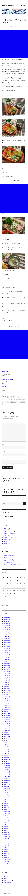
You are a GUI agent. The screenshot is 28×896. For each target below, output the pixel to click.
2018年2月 (7, 830)
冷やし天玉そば (8, 562)
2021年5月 (7, 749)
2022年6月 (7, 722)
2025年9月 (7, 640)
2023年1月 (6, 707)
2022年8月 (7, 717)
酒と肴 (5, 543)
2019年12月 (7, 784)
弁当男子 (8, 401)
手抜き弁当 (12, 401)
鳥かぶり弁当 (5, 371)
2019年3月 (7, 803)
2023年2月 (7, 705)
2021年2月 (7, 755)
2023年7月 (7, 694)
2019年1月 (6, 807)
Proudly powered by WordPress (17, 893)
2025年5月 (7, 648)
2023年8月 (7, 692)
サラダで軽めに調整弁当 (7, 379)
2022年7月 (7, 719)
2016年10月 (7, 864)
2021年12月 (7, 734)
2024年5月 (7, 673)
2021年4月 (7, 751)
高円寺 (18, 402)
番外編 (5, 541)
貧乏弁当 (14, 402)
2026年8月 (7, 617)
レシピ (5, 535)
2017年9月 (7, 841)
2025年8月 (7, 642)
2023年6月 (7, 696)
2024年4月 (7, 676)
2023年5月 (7, 699)
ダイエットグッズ (8, 531)
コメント (4, 422)
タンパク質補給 (17, 397)
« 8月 (6, 596)
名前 (3, 444)
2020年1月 (7, 782)
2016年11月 (7, 861)
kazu (5, 396)
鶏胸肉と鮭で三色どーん (10, 556)
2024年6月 (7, 671)
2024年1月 (7, 682)
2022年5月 (7, 724)
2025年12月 (7, 634)
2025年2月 (7, 655)
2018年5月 (7, 824)
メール (4, 451)
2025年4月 (7, 650)
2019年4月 (7, 801)
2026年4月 (7, 625)
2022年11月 (7, 711)
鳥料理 (21, 402)
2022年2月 (7, 730)
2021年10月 (7, 738)
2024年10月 (7, 663)
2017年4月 (6, 851)
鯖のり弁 (6, 558)
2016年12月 (7, 859)
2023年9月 (7, 690)
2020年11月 (7, 761)
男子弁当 (21, 401)
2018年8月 (7, 818)
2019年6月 (7, 797)
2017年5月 (6, 849)
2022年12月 (7, 709)
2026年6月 (7, 621)
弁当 (5, 401)
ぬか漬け (11, 397)
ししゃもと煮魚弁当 (9, 560)
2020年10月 (7, 763)
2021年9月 (7, 740)
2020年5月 (7, 774)
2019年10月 (7, 788)
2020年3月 (7, 778)
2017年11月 (7, 836)
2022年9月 (7, 715)
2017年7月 (6, 845)
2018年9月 (7, 816)
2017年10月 (7, 839)
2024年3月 (7, 678)
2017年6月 (7, 847)
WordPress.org (8, 882)
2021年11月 (7, 736)
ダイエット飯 (14, 399)
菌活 (11, 402)
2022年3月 (7, 728)
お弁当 (7, 397)
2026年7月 (7, 619)
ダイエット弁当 (7, 399)
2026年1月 (7, 632)
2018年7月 (6, 820)
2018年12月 (7, 809)
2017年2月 (6, 855)
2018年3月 (6, 828)
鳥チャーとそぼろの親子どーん (12, 564)
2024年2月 (7, 680)
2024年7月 (7, 669)
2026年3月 (7, 627)
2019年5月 (7, 799)
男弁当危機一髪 (8, 5)
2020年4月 (7, 776)
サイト (3, 459)
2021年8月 (7, 742)
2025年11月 (7, 636)
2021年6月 (7, 747)
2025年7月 (7, 644)
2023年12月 (7, 684)
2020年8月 (7, 767)
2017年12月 (7, 834)
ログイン (6, 876)
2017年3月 (6, 853)
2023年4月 (7, 701)
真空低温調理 (6, 402)
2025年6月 (7, 646)
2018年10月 (7, 813)
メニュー (23, 5)
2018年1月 (6, 832)
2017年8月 (6, 843)
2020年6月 (7, 772)
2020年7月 (7, 770)
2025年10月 (7, 638)
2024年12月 (7, 659)
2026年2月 (7, 630)
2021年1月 (6, 757)
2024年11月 (7, 661)
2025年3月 (7, 653)
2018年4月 (7, 826)
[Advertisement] (14, 44)
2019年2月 (7, 805)
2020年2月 (7, 780)
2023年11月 (7, 686)
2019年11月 (7, 786)
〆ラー (5, 529)
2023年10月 (7, 688)
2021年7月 (6, 744)
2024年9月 (7, 665)
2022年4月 (7, 726)
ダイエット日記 (8, 533)
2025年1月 (7, 657)
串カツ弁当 (4, 386)
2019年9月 (7, 790)
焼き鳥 (17, 401)
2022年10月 (7, 713)
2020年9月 (7, 765)
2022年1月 (7, 732)
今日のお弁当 (20, 399)
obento (4, 397)
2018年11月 (7, 811)
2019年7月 (7, 795)
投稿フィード (7, 878)
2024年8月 (7, 667)
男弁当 (18, 396)
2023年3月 (7, 703)
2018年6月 (7, 822)
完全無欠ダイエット (9, 537)
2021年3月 (6, 753)
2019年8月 (7, 793)
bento (22, 396)
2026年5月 (7, 623)
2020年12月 (7, 759)
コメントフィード (8, 880)
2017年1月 (6, 857)
